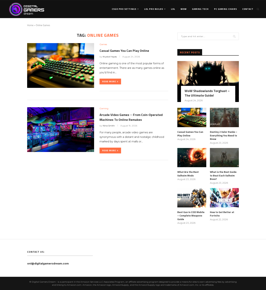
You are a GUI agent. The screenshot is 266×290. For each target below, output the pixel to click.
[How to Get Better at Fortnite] (224, 197)
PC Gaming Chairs (225, 9)
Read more (109, 81)
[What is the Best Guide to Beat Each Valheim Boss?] (224, 157)
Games (103, 44)
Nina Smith (109, 125)
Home (30, 25)
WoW (184, 9)
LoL (173, 9)
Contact (247, 9)
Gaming (104, 108)
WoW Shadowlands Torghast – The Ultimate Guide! (207, 93)
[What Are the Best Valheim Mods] (191, 157)
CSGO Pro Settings (124, 9)
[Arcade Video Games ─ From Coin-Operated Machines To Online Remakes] (60, 129)
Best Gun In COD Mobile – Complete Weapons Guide (190, 215)
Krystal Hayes (110, 56)
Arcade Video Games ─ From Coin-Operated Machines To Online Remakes (131, 117)
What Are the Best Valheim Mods (188, 173)
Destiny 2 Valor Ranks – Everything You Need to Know (223, 135)
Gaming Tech (200, 9)
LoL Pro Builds (153, 9)
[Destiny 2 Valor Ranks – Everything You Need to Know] (224, 117)
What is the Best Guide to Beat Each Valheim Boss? (223, 175)
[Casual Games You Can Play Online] (60, 65)
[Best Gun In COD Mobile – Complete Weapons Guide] (191, 197)
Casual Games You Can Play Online (124, 50)
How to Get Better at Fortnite (222, 213)
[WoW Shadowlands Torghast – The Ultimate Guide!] (208, 81)
